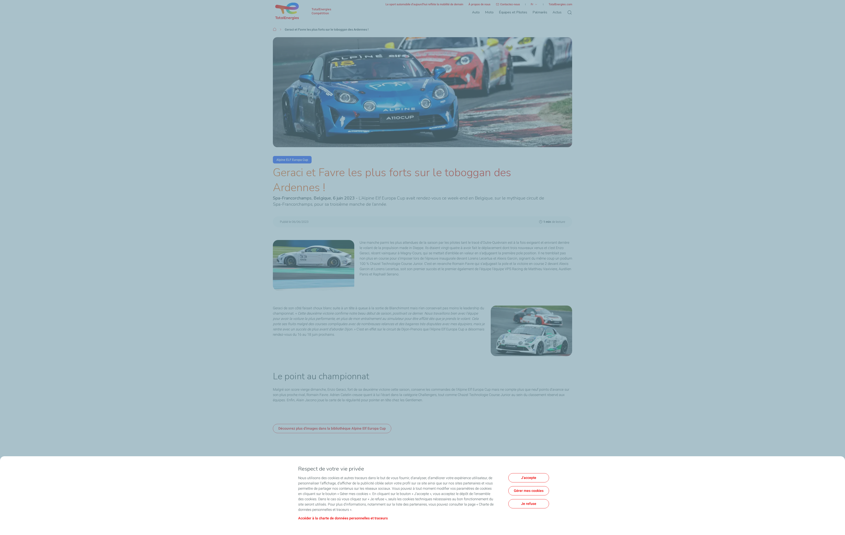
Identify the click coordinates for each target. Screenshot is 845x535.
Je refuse (528, 504)
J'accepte (528, 478)
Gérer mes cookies (529, 491)
